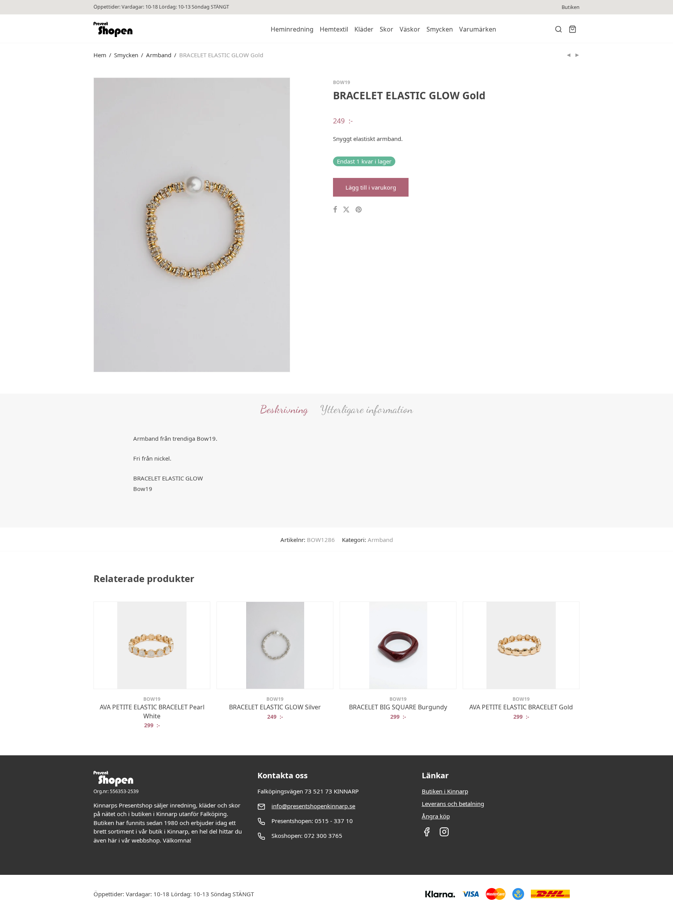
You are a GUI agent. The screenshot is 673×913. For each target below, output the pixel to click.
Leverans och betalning (453, 803)
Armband (158, 55)
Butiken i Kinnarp (445, 791)
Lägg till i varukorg (370, 187)
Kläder (363, 29)
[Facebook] (427, 834)
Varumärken (477, 29)
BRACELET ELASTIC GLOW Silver (275, 707)
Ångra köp (436, 816)
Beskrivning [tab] (284, 409)
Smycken (439, 29)
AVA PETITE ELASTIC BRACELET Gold (521, 707)
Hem (99, 55)
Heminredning (292, 29)
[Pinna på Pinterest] (359, 209)
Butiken (571, 7)
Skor (386, 29)
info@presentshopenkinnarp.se (313, 806)
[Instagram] (444, 834)
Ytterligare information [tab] (366, 409)
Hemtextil (334, 29)
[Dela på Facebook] (335, 209)
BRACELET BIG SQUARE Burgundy (398, 707)
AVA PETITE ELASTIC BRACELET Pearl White (152, 711)
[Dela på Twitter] (346, 209)
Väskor (410, 29)
